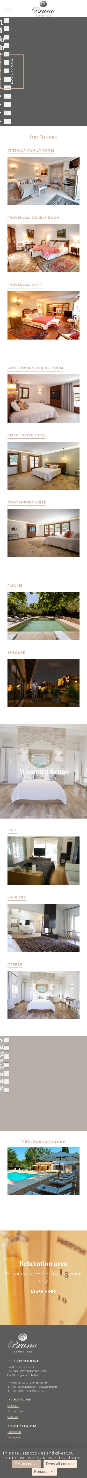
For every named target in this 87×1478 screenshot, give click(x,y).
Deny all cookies (60, 1464)
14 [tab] (7, 113)
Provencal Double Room (33, 218)
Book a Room (12, 71)
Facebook (14, 1431)
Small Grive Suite (26, 435)
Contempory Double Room (35, 368)
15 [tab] (7, 121)
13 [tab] (7, 104)
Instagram (14, 1437)
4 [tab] (6, 29)
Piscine (15, 586)
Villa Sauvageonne (43, 1141)
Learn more (43, 1292)
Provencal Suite (25, 285)
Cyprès (14, 964)
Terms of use (16, 1411)
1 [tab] (6, 1040)
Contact (13, 1405)
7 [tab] (6, 54)
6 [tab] (6, 45)
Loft (12, 830)
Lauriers (16, 897)
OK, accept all (26, 1464)
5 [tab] (6, 37)
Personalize (44, 1472)
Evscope (16, 653)
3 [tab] (6, 20)
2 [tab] (6, 1048)
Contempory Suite (26, 502)
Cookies (12, 1416)
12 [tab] (7, 96)
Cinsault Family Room (30, 150)
